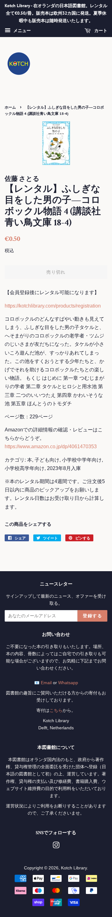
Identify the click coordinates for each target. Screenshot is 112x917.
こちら (56, 710)
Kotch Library (74, 868)
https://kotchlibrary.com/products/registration (53, 305)
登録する (92, 615)
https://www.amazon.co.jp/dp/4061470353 (51, 446)
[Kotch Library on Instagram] (56, 846)
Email (46, 682)
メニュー (21, 30)
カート (100, 31)
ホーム (10, 107)
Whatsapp (68, 682)
